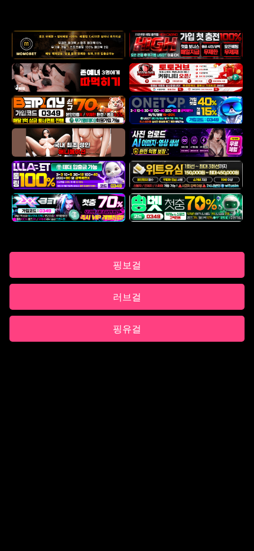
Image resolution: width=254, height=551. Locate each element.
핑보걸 (127, 264)
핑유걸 (127, 328)
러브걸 (127, 296)
